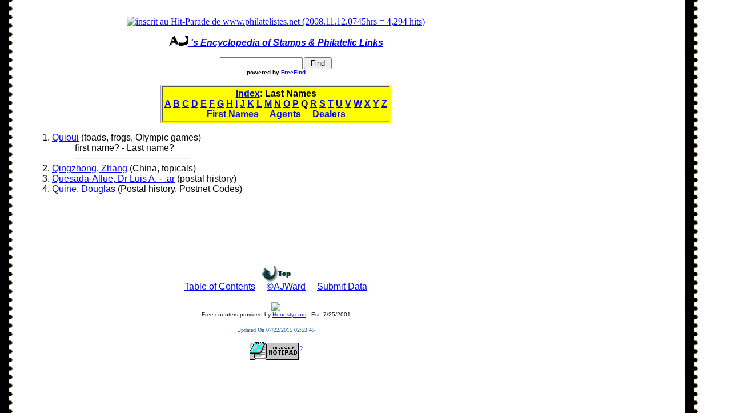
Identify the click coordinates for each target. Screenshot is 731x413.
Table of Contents (219, 286)
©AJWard (286, 286)
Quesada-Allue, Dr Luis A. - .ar (113, 178)
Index (248, 93)
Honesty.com (289, 314)
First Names (233, 114)
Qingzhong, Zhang (89, 168)
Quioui (65, 137)
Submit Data (342, 286)
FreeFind (293, 72)
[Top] (276, 278)
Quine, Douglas (83, 189)
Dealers (329, 114)
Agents (285, 114)
